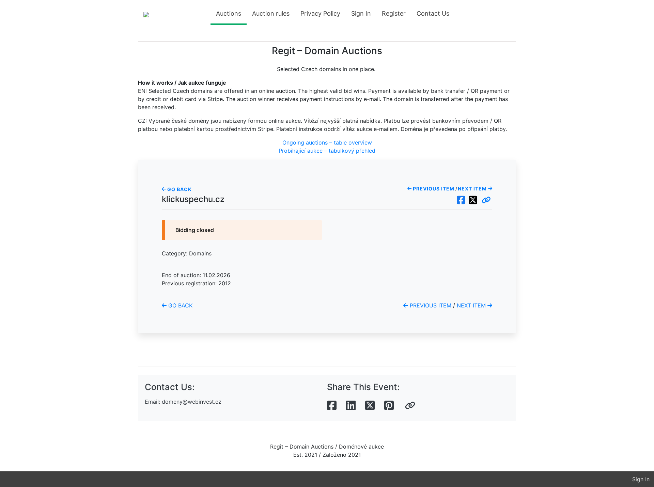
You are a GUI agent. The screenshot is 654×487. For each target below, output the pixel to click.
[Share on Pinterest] (389, 406)
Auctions (228, 13)
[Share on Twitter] (370, 406)
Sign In (361, 13)
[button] (486, 200)
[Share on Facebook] (332, 406)
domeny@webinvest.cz (191, 401)
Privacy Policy (320, 13)
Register (394, 13)
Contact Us (433, 13)
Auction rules (271, 13)
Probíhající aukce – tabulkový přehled (327, 150)
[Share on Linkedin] (351, 406)
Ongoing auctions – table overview (327, 142)
